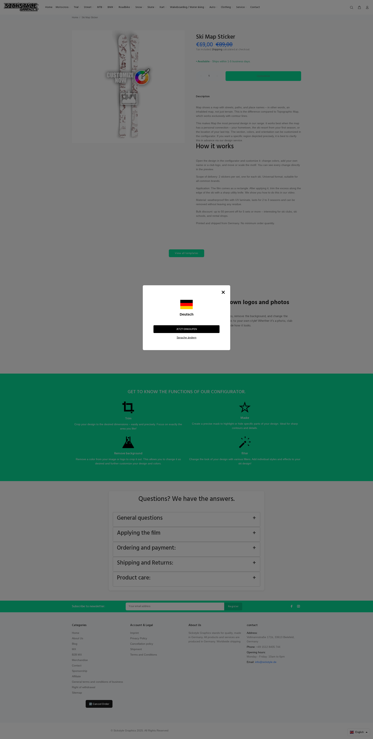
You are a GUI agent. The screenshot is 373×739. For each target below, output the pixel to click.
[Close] (223, 292)
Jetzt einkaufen (186, 329)
